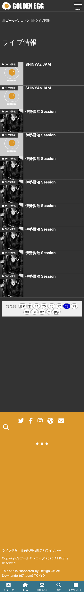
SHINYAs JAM (38, 64)
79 (74, 306)
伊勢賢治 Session (40, 111)
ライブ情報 (10, 64)
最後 (56, 312)
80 (27, 312)
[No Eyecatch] (11, 74)
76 (52, 306)
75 (44, 306)
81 (34, 312)
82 (42, 312)
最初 (22, 306)
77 (59, 306)
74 (36, 306)
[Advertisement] (42, 500)
